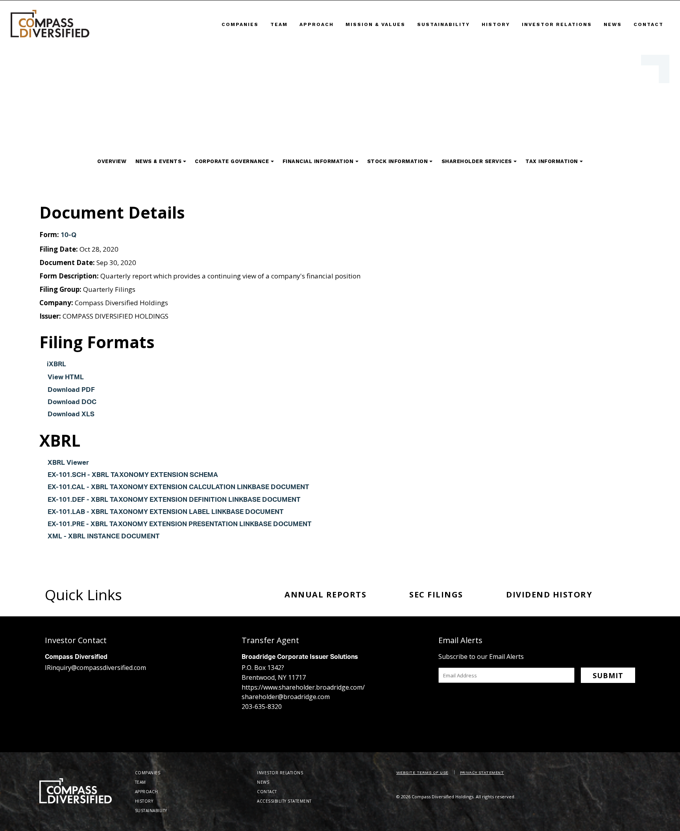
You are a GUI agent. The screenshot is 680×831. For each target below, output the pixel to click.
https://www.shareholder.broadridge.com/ (303, 687)
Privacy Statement (482, 772)
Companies (240, 24)
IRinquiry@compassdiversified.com (95, 667)
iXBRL (56, 365)
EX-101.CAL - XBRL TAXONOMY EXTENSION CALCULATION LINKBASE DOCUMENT (178, 487)
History (496, 24)
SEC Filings (436, 594)
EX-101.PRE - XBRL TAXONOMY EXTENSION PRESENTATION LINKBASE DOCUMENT (180, 524)
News (613, 24)
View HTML (66, 378)
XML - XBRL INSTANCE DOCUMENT (104, 537)
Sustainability (443, 24)
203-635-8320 (262, 706)
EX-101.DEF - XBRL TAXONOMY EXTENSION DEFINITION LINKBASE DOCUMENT (174, 500)
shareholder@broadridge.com (286, 696)
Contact (648, 24)
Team (279, 24)
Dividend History (549, 594)
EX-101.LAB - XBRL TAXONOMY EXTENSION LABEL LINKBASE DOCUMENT (166, 512)
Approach (316, 24)
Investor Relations (557, 24)
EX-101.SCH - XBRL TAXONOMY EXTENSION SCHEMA (133, 475)
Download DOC (72, 402)
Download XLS (71, 415)
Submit (608, 675)
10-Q (68, 235)
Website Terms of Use (422, 772)
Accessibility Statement (284, 801)
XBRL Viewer (68, 463)
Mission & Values (375, 24)
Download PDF (71, 390)
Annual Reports (325, 594)
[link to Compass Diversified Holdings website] (50, 23)
